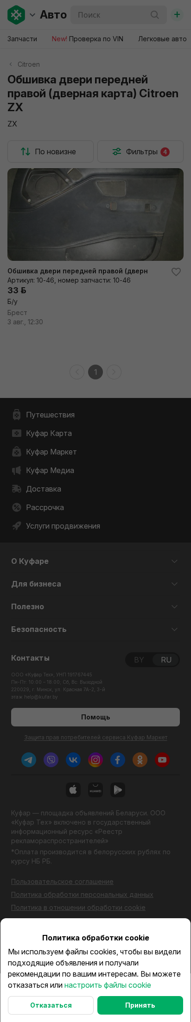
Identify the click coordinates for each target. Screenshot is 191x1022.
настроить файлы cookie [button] (107, 985)
